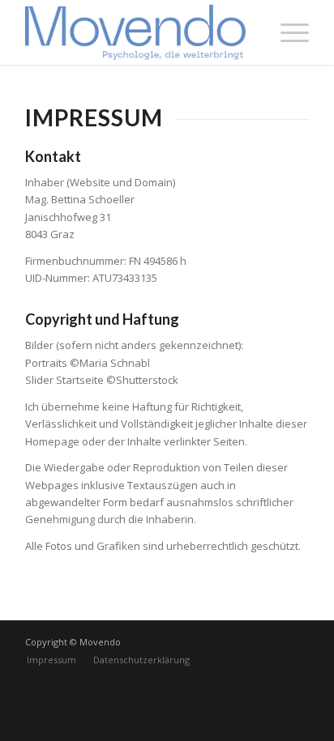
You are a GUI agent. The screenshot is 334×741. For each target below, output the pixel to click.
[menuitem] (51, 660)
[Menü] (286, 32)
